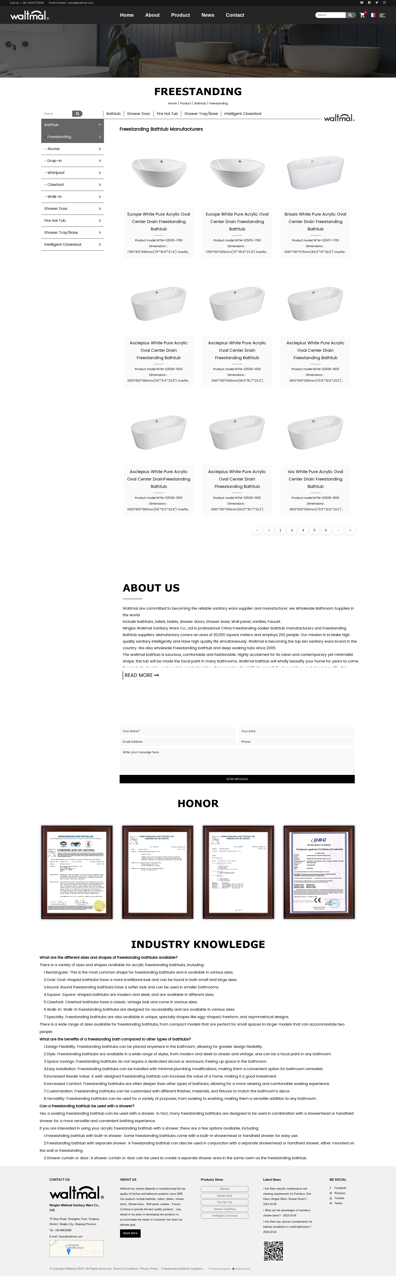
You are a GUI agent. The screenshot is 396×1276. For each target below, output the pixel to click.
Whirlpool (55, 173)
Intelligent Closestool (242, 114)
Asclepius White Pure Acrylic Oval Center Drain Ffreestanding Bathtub (237, 479)
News (208, 15)
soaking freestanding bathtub (78, 1114)
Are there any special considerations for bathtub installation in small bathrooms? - (287, 1227)
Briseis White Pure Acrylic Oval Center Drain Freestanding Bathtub (315, 222)
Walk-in (54, 197)
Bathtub (200, 103)
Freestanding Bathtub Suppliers (182, 1268)
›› (350, 530)
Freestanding (59, 137)
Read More (130, 1233)
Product (180, 15)
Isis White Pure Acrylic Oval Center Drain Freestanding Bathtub (315, 479)
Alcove (53, 149)
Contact (235, 15)
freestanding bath (104, 1039)
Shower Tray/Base (186, 22)
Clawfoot (55, 185)
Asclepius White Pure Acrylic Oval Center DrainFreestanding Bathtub (158, 479)
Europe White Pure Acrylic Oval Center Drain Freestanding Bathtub (158, 222)
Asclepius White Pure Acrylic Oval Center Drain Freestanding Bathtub (159, 350)
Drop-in (54, 161)
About (152, 15)
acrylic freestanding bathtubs (158, 965)
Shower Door (138, 114)
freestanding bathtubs (137, 958)
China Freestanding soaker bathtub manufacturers (267, 628)
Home (127, 15)
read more (139, 675)
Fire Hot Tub (167, 114)
